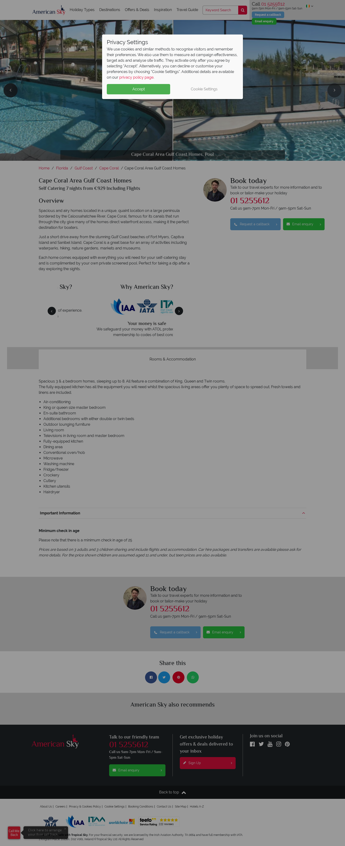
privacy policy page (136, 77)
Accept (138, 89)
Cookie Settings (204, 89)
